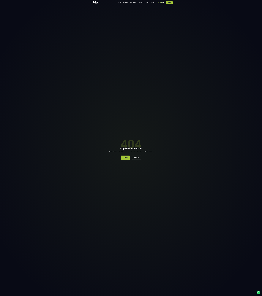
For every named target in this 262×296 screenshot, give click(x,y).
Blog (147, 2)
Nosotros (125, 2)
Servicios (140, 2)
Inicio (119, 2)
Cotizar (169, 2)
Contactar (136, 157)
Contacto (153, 2)
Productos (132, 2)
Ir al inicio (125, 157)
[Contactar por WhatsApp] (258, 292)
